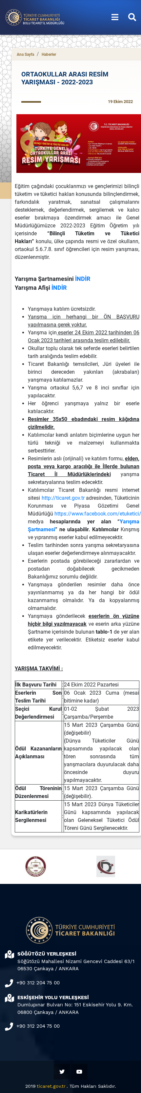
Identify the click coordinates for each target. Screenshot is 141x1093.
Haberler (49, 54)
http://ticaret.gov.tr (63, 498)
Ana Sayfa (25, 54)
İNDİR (82, 278)
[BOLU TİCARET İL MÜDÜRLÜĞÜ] (33, 17)
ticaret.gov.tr (51, 1086)
